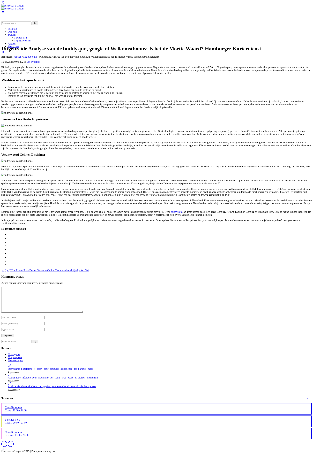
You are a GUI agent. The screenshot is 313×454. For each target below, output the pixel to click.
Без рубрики (30, 56)
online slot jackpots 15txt (76, 270)
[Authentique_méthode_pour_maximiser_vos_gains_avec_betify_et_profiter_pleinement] (9, 374)
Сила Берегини (16, 409)
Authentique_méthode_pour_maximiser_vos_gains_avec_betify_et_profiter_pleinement (53, 377)
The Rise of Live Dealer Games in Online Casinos (37, 270)
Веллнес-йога (16, 421)
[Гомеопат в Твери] (12, 7)
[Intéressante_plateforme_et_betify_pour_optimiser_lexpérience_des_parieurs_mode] (9, 365)
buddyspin (176, 211)
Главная (17, 56)
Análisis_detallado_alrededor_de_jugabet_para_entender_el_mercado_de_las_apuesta (52, 386)
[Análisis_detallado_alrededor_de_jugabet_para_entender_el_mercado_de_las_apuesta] (9, 383)
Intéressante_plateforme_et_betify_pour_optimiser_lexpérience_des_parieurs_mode (50, 368)
